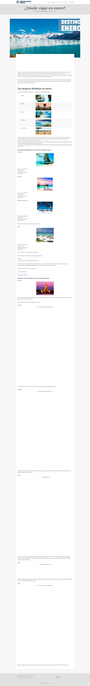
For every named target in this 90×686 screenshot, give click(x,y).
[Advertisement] (44, 63)
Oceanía (65, 2)
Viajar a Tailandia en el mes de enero (34, 302)
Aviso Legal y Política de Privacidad (23, 675)
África (62, 2)
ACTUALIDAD (71, 2)
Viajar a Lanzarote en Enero (22, 274)
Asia (59, 2)
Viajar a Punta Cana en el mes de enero (34, 223)
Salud (31, 677)
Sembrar (23, 677)
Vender (27, 677)
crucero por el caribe (51, 558)
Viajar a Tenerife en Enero (22, 271)
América (52, 2)
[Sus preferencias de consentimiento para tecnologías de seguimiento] (88, 684)
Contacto (31, 675)
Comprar (19, 677)
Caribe (56, 2)
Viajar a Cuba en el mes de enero (35, 255)
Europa (49, 2)
